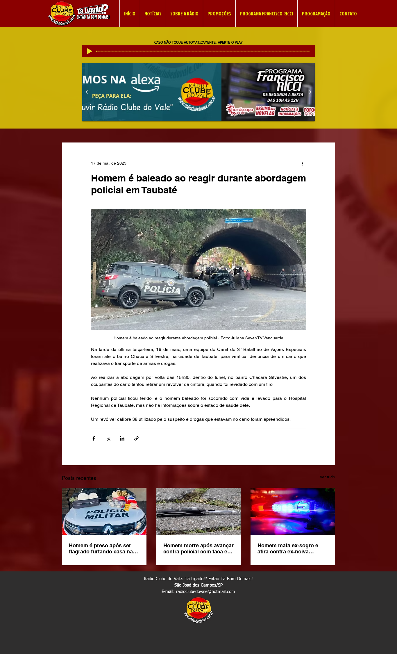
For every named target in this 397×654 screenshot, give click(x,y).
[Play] (89, 51)
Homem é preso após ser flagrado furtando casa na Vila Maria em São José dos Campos (103, 548)
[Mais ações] (302, 163)
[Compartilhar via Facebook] (93, 438)
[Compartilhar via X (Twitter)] (108, 438)
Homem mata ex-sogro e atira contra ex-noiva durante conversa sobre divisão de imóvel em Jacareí (287, 548)
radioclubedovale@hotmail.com (205, 591)
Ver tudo (327, 477)
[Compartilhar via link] (136, 438)
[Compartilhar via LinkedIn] (122, 438)
